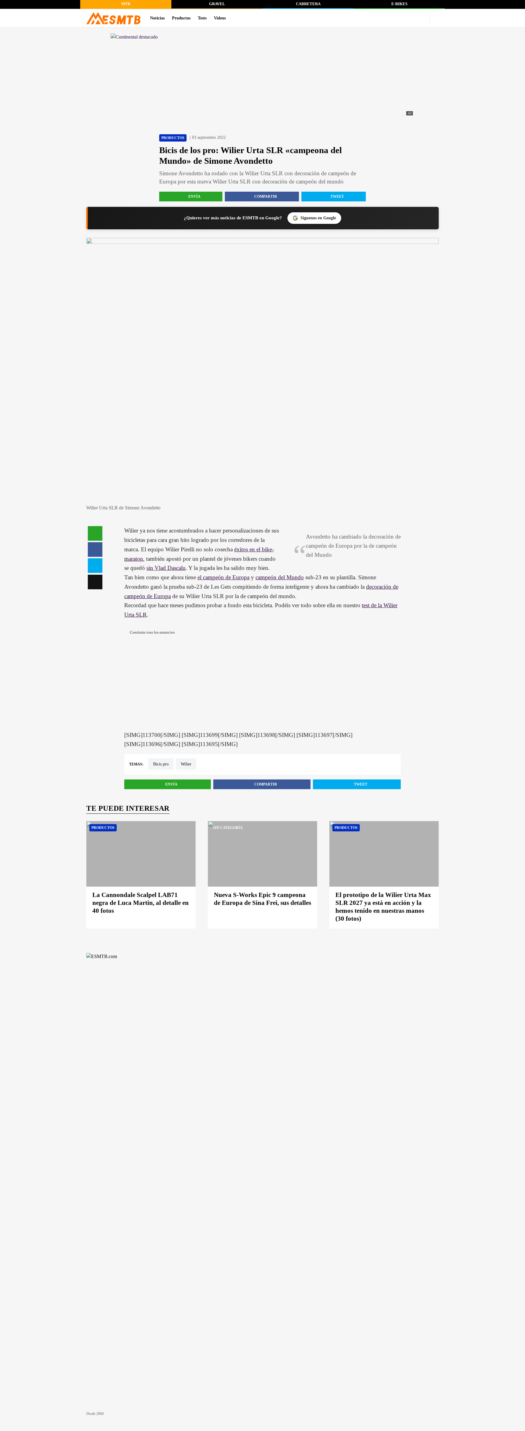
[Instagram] (392, 18)
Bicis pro (161, 764)
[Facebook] (402, 18)
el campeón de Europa (223, 577)
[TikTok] (412, 18)
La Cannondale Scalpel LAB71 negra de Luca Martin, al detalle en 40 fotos (140, 902)
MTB (125, 4)
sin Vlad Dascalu (166, 568)
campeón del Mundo (280, 577)
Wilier (186, 764)
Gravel (217, 4)
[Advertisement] (262, 688)
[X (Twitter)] (421, 18)
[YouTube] (383, 18)
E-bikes (399, 4)
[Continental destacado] (262, 75)
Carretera (308, 4)
